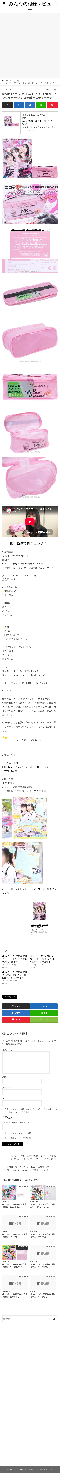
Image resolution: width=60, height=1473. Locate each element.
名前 (5, 1077)
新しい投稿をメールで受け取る (18, 1138)
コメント (7, 1050)
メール (6, 1088)
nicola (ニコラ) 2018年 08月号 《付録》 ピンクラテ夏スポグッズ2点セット (14, 959)
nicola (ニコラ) (10, 997)
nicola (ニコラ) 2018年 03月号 (36, 121)
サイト (5, 1098)
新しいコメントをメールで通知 (18, 1133)
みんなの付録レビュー (30, 6)
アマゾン (33, 889)
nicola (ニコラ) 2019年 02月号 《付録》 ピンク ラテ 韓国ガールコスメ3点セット (14, 975)
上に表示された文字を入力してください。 (20, 1122)
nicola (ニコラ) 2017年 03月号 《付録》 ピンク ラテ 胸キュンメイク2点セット (42, 959)
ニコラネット (9, 763)
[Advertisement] (30, 46)
